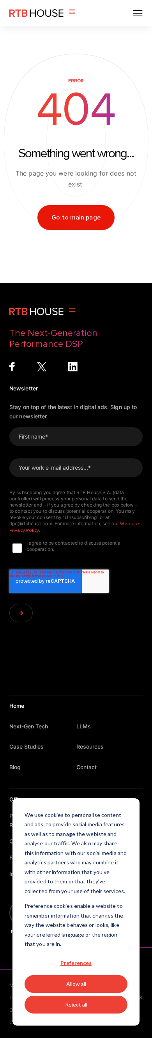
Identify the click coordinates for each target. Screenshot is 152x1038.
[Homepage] (42, 13)
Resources (90, 746)
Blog (15, 767)
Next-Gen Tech (28, 726)
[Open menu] (138, 13)
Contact (86, 767)
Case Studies (26, 746)
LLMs (83, 726)
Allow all (76, 984)
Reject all (76, 1004)
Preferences (76, 963)
